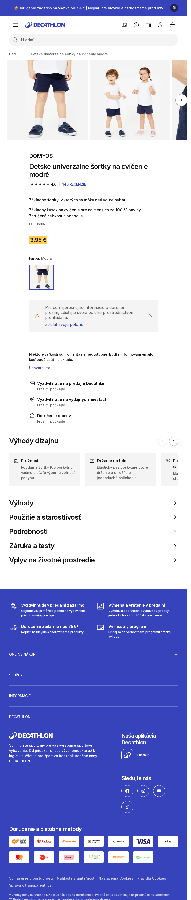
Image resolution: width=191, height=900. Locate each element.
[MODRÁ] (41, 277)
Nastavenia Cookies (115, 878)
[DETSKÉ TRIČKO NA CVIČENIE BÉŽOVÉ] (130, 100)
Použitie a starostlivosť (45, 517)
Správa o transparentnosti (31, 885)
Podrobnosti (28, 531)
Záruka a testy (31, 546)
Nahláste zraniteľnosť (76, 878)
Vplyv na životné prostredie (52, 560)
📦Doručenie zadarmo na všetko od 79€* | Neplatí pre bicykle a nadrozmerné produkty (88, 8)
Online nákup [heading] (22, 654)
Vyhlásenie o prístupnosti (31, 878)
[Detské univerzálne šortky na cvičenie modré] (47, 100)
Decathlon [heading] (20, 717)
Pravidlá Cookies (151, 878)
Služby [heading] (16, 675)
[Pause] (174, 8)
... (23, 54)
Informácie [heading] (20, 696)
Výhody (21, 503)
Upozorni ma (40, 368)
